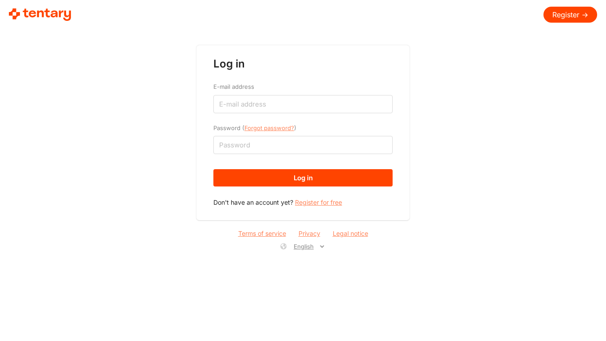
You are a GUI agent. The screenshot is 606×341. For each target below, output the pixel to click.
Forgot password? (269, 127)
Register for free (318, 202)
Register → (570, 14)
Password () (254, 127)
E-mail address (233, 86)
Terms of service (262, 233)
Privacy (309, 233)
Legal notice (350, 233)
